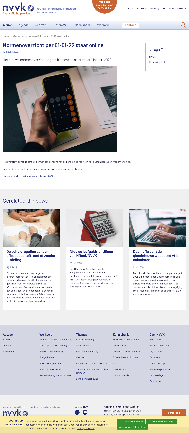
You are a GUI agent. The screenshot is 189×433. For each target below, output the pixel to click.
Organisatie (156, 351)
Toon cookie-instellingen (161, 421)
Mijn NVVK (134, 8)
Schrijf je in (174, 412)
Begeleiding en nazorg (51, 351)
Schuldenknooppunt (87, 378)
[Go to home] (18, 9)
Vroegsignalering (85, 339)
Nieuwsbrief (9, 351)
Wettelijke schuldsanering (53, 345)
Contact (130, 25)
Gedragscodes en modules (126, 351)
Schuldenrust (83, 345)
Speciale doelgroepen (50, 369)
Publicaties (155, 381)
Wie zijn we (155, 339)
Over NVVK (103, 25)
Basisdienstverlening (87, 351)
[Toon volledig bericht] (31, 259)
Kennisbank (82, 25)
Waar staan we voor (160, 345)
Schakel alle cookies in (131, 421)
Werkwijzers (119, 369)
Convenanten (120, 345)
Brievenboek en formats (125, 357)
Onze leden (155, 357)
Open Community (152, 8)
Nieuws (8, 25)
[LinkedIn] (77, 412)
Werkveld (41, 25)
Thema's (61, 25)
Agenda (24, 25)
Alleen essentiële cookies (132, 426)
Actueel (8, 334)
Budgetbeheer (47, 357)
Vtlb (115, 363)
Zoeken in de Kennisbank (126, 339)
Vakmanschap (83, 357)
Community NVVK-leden (176, 8)
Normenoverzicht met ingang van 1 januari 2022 (28, 176)
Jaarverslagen (157, 375)
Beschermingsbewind (50, 363)
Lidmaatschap (157, 363)
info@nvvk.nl (159, 62)
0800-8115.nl (104, 8)
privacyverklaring (86, 428)
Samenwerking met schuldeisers (56, 375)
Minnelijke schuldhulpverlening (55, 339)
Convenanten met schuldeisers (92, 363)
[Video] (85, 412)
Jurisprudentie (121, 375)
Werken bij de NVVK (160, 369)
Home (6, 36)
